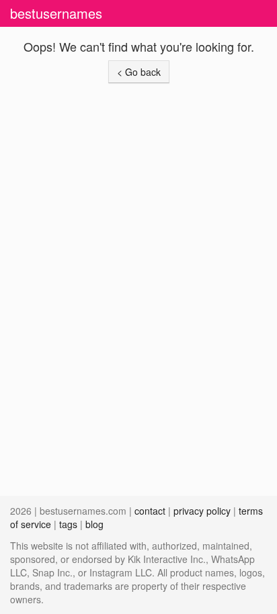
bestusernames (56, 13)
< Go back (139, 72)
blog (94, 524)
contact (149, 510)
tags (68, 524)
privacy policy (202, 510)
